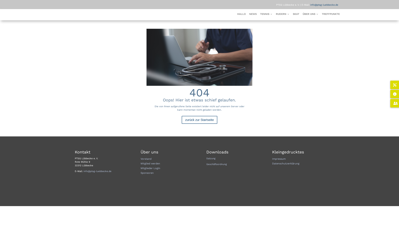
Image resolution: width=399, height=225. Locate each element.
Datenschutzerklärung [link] (285, 163)
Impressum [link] (279, 159)
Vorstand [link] (146, 159)
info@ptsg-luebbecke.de (324, 4)
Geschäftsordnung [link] (216, 164)
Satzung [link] (210, 158)
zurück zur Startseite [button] (199, 120)
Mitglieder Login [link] (150, 168)
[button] (266, 14)
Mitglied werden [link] (150, 163)
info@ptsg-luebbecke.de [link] (97, 171)
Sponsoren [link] (147, 173)
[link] (241, 14)
